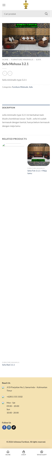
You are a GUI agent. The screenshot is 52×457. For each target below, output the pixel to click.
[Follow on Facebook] (4, 427)
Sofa (38, 59)
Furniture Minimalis (22, 59)
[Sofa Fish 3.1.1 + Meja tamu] (38, 154)
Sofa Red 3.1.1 (8, 365)
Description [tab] (8, 107)
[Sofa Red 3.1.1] (13, 251)
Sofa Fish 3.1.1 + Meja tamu (37, 172)
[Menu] (4, 5)
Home (5, 59)
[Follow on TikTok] (14, 427)
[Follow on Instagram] (9, 427)
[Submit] (46, 13)
